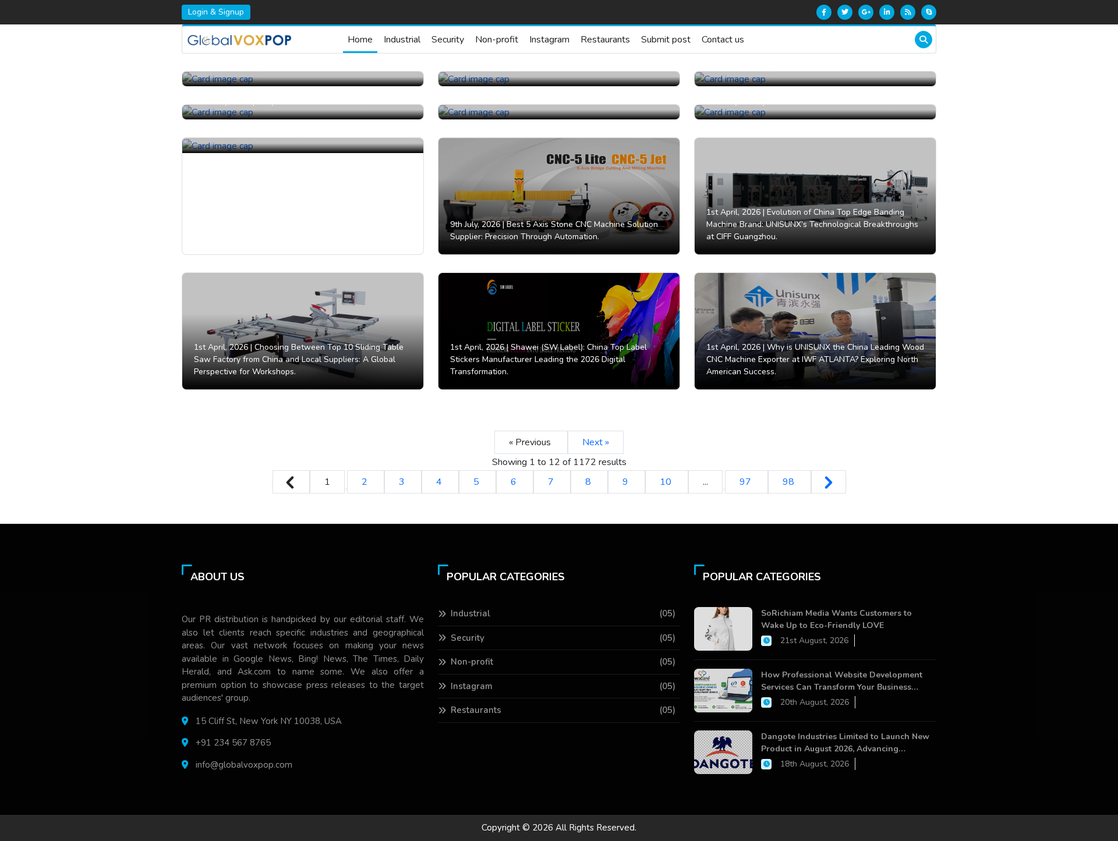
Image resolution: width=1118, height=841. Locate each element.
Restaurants (605, 39)
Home (360, 39)
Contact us (723, 39)
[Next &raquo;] (828, 482)
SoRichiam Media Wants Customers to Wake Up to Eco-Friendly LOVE (836, 619)
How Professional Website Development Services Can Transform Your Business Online (841, 681)
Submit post (666, 39)
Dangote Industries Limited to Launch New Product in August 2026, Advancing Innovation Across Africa (845, 743)
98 (790, 481)
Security (447, 39)
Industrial (402, 39)
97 (746, 481)
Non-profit (496, 39)
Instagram (549, 39)
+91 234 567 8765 (233, 742)
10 (667, 481)
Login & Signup (216, 11)
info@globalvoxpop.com (244, 765)
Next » (595, 442)
